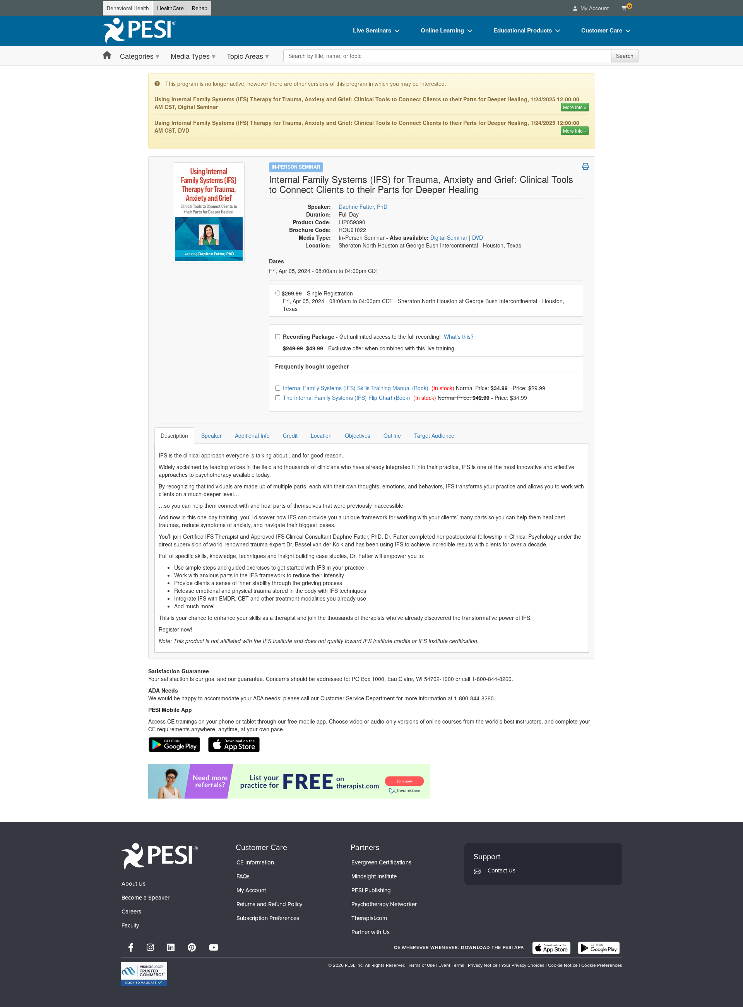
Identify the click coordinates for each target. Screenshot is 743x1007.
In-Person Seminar (296, 166)
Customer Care (601, 30)
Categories (137, 56)
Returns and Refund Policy (269, 904)
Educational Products (522, 30)
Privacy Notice (483, 965)
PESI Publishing (371, 890)
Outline (392, 435)
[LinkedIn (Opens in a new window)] (170, 947)
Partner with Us (370, 932)
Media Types (190, 56)
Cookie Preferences (601, 965)
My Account (251, 890)
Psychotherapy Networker (384, 904)
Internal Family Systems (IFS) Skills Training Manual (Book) (356, 388)
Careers (131, 911)
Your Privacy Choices (522, 965)
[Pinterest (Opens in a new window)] (192, 947)
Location (321, 435)
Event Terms (451, 965)
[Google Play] (599, 948)
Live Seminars (372, 30)
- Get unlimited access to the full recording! (378, 336)
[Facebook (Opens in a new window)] (130, 947)
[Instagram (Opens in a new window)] (150, 947)
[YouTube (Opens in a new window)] (214, 947)
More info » (575, 107)
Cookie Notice (563, 965)
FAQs (243, 876)
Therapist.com (369, 918)
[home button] (107, 55)
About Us (134, 883)
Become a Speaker (145, 897)
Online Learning (442, 30)
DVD (477, 237)
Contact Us (501, 870)
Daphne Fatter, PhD (363, 206)
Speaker (211, 435)
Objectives (357, 435)
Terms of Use (421, 965)
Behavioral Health (128, 8)
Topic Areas (245, 56)
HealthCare (170, 8)
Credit (290, 435)
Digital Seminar (449, 237)
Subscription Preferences (267, 918)
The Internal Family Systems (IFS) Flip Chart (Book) (347, 397)
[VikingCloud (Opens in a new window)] (144, 974)
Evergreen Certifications (381, 862)
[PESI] (159, 856)
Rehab (199, 8)
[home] (139, 31)
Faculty (130, 925)
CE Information (255, 862)
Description (174, 435)
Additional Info (252, 435)
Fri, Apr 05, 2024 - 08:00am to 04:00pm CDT (324, 271)
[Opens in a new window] (371, 781)
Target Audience (434, 435)
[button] (585, 166)
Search (624, 56)
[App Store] (551, 948)
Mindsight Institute (374, 876)
